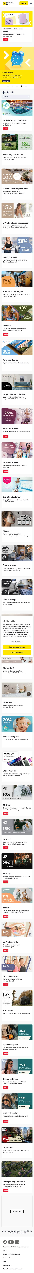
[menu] (30, 3)
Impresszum (7, 1265)
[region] (17, 636)
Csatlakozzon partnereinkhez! (13, 1269)
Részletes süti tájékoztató (22, 636)
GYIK (4, 1261)
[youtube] (11, 1242)
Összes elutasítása (17, 652)
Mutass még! (17, 1211)
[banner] (17, 65)
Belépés (23, 3)
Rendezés (5, 96)
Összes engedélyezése (17, 647)
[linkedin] (17, 1242)
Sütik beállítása (17, 642)
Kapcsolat (6, 1258)
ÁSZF (4, 1250)
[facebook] (5, 1242)
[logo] (8, 3)
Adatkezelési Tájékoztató (11, 1254)
